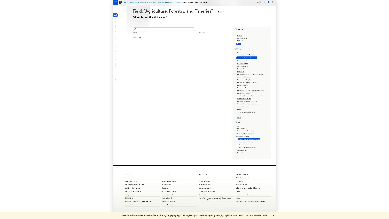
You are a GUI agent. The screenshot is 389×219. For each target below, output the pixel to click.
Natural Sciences (242, 128)
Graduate (165, 188)
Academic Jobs (203, 195)
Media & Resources (244, 175)
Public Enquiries (129, 205)
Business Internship (168, 205)
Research (203, 175)
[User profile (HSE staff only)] (268, 2)
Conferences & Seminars (207, 191)
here (193, 215)
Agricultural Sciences (243, 136)
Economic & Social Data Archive (246, 195)
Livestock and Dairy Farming (247, 142)
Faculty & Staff (129, 195)
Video (238, 198)
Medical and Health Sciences (245, 134)
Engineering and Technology (245, 131)
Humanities (240, 153)
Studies (165, 175)
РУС (257, 2)
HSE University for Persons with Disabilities (138, 201)
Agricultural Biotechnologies (247, 147)
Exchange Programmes (169, 191)
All (115, 15)
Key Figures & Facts (131, 181)
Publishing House (241, 185)
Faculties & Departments (132, 188)
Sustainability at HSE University (134, 185)
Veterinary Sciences (245, 145)
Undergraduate (166, 185)
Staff (220, 11)
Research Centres (204, 181)
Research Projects (204, 185)
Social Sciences (241, 150)
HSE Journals (240, 181)
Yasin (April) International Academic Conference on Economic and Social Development (215, 199)
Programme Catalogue (169, 181)
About (127, 175)
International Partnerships (133, 191)
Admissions (165, 178)
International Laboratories (207, 178)
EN (260, 2)
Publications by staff (242, 178)
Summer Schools (167, 198)
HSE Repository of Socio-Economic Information (251, 201)
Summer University (168, 195)
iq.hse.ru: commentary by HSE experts (248, 188)
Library (238, 191)
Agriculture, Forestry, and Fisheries (249, 139)
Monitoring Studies (205, 188)
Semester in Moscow (168, 201)
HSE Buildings (129, 198)
